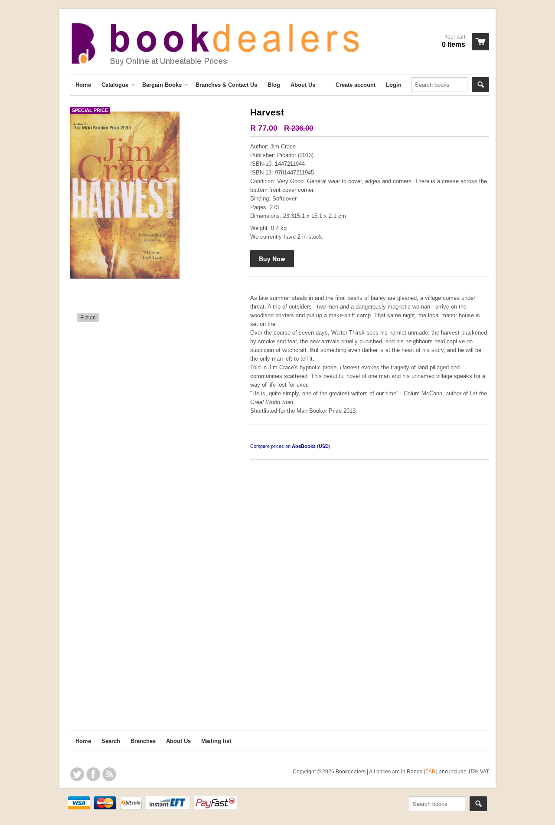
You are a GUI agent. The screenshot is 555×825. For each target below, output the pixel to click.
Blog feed (109, 774)
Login (394, 85)
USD (324, 446)
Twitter (77, 774)
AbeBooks (304, 446)
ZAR (430, 771)
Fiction (88, 318)
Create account (355, 85)
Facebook (93, 774)
